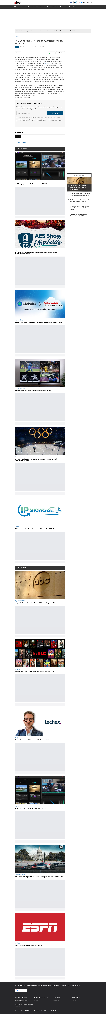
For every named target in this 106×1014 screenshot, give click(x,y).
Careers (36, 1001)
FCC (48, 31)
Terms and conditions (21, 997)
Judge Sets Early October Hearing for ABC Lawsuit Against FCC (78, 187)
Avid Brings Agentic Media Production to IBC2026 (78, 215)
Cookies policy (76, 997)
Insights (27, 7)
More (71, 7)
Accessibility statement (21, 1001)
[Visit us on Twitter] (74, 2)
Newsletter (61, 52)
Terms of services (36, 117)
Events (42, 7)
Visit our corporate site (73, 985)
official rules (48, 63)
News (20, 7)
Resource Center (52, 7)
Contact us (56, 1001)
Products (35, 7)
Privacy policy (56, 997)
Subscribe (63, 7)
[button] (90, 2)
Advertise (74, 1001)
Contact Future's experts (41, 997)
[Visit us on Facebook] (71, 2)
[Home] (15, 7)
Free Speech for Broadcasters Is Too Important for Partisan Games (79, 207)
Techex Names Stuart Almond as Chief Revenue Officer (79, 200)
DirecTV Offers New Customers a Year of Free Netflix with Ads (80, 194)
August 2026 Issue (30, 31)
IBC (41, 31)
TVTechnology (25, 47)
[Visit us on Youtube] (79, 2)
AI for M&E (72, 31)
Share (19, 52)
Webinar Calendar (59, 31)
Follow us (53, 52)
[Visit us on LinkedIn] (76, 2)
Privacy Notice (20, 119)
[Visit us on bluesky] (82, 2)
